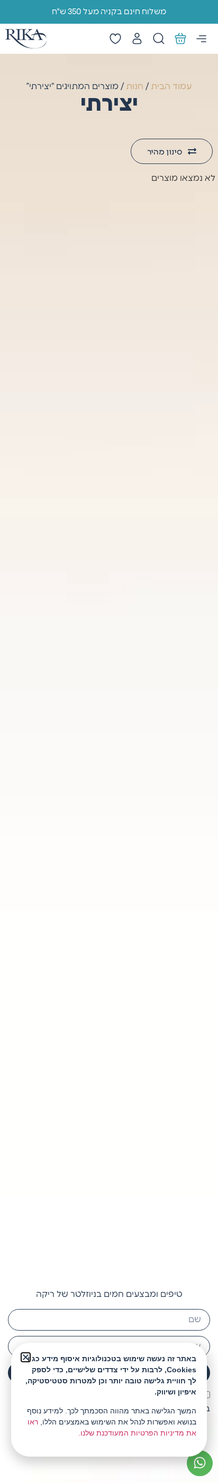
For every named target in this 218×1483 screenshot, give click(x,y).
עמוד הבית (171, 86)
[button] (26, 1357)
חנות (134, 86)
